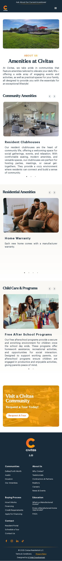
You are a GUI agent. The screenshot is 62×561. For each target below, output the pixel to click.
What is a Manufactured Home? (42, 503)
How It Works (11, 502)
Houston (9, 479)
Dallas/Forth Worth (13, 471)
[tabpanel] (31, 138)
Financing (9, 506)
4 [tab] (37, 272)
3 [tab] (35, 176)
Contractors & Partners (42, 479)
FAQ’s (34, 514)
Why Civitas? (38, 471)
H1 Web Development (36, 557)
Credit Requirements (14, 510)
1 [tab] (26, 176)
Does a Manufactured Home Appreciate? (44, 509)
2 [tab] (31, 176)
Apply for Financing (13, 514)
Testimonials (37, 475)
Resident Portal (11, 526)
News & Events (39, 491)
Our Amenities (11, 483)
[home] (5, 8)
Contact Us (10, 533)
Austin (8, 475)
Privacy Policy (41, 554)
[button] (55, 8)
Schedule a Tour (12, 529)
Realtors (36, 483)
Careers (36, 487)
